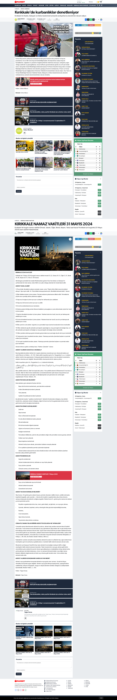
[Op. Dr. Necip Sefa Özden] (77, 67)
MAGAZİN (70, 5)
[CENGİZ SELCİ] (77, 100)
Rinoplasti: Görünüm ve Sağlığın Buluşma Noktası (90, 68)
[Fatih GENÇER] (77, 113)
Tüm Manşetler (49, 688)
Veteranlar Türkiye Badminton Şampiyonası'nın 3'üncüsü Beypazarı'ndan (42, 170)
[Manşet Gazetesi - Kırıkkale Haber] (20, 1)
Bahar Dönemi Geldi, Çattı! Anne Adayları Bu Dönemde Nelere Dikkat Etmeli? (91, 82)
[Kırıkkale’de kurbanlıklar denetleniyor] (44, 40)
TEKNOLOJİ (63, 5)
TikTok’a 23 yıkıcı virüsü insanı (89, 88)
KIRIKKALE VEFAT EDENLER (81, 5)
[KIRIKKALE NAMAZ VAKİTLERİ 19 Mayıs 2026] (63, 631)
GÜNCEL (29, 5)
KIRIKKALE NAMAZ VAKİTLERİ (27, 220)
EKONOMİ (41, 5)
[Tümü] (100, 39)
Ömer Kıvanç (85, 92)
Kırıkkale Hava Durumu (51, 682)
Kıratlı (83, 114)
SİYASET (35, 5)
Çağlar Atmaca (89, 41)
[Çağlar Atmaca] (79, 42)
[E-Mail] (24, 133)
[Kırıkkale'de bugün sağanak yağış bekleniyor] (25, 631)
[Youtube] (23, 690)
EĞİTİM (51, 5)
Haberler (17, 8)
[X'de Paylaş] (88, 19)
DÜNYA (87, 680)
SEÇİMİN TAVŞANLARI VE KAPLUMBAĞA (88, 95)
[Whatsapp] (25, 690)
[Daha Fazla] (93, 19)
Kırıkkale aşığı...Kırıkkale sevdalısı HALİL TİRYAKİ (91, 101)
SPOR (46, 5)
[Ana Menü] (101, 5)
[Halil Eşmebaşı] (77, 61)
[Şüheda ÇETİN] (77, 126)
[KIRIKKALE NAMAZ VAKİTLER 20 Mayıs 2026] (44, 631)
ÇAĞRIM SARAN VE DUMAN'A (89, 55)
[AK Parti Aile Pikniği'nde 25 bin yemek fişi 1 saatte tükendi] (63, 162)
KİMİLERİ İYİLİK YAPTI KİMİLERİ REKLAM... (89, 134)
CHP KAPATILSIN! (89, 43)
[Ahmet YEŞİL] (77, 107)
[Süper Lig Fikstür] (100, 179)
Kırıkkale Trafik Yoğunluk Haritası (53, 685)
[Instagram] (21, 690)
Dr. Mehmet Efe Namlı (87, 79)
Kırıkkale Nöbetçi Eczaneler (52, 680)
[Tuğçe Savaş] (77, 133)
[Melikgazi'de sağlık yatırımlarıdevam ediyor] (44, 145)
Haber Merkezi (28, 130)
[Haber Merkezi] (19, 130)
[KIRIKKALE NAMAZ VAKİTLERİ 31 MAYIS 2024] (44, 254)
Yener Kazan (85, 86)
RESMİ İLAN (18, 5)
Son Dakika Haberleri (50, 689)
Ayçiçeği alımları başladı (22, 152)
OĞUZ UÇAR (84, 119)
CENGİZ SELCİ (85, 98)
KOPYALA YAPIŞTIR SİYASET (88, 49)
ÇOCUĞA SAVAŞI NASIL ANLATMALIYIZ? (87, 127)
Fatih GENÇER (85, 112)
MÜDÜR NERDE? (86, 108)
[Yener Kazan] (77, 87)
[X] (18, 690)
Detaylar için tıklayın (88, 174)
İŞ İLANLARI (92, 5)
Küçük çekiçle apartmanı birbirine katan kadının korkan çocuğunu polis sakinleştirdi (62, 153)
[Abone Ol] (101, 20)
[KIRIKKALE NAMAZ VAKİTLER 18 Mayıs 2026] (25, 646)
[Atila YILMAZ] (77, 54)
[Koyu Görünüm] (99, 5)
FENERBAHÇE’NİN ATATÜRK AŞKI (90, 121)
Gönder (19, 191)
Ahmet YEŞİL (85, 106)
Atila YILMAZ (85, 53)
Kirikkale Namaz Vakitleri (51, 683)
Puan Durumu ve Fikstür (51, 686)
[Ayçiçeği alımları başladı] (25, 145)
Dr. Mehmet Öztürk (87, 73)
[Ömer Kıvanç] (77, 94)
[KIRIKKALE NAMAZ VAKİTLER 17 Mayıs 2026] (44, 646)
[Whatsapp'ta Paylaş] (91, 19)
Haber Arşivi (49, 691)
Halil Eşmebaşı (86, 59)
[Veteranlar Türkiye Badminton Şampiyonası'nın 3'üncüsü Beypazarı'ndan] (44, 162)
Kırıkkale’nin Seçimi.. (87, 75)
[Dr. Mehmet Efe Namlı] (77, 81)
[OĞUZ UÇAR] (77, 120)
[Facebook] (16, 690)
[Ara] (98, 5)
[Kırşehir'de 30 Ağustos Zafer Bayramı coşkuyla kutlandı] (25, 162)
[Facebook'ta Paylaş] (86, 19)
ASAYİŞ (24, 5)
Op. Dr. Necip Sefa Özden (88, 66)
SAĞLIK (57, 5)
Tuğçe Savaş (85, 131)
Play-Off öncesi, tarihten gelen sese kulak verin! (91, 62)
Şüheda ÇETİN (85, 125)
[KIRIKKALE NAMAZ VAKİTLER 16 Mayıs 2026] (63, 646)
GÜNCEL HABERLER (25, 8)
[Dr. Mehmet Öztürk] (77, 74)
